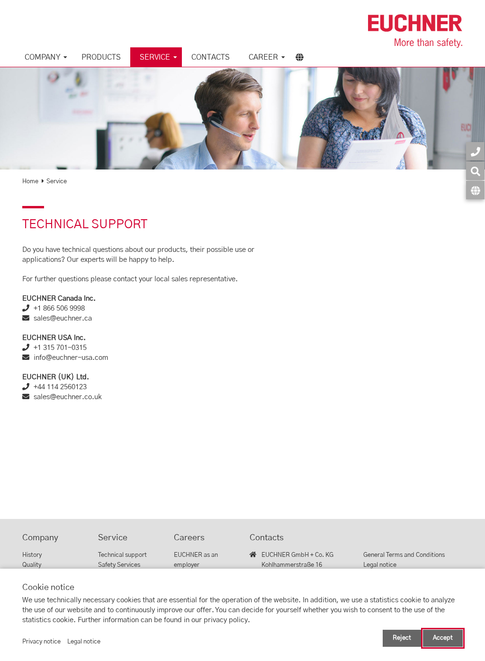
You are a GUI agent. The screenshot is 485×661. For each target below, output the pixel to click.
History (32, 555)
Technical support (122, 555)
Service (155, 57)
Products (101, 57)
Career (263, 57)
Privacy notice (41, 642)
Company (42, 57)
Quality (31, 565)
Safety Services (119, 565)
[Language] (475, 190)
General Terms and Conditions (404, 555)
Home (30, 182)
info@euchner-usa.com (71, 357)
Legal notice (379, 565)
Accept (443, 638)
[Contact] (475, 151)
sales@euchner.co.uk (68, 397)
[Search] (475, 170)
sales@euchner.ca (63, 318)
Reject (402, 638)
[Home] (415, 31)
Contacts (210, 57)
